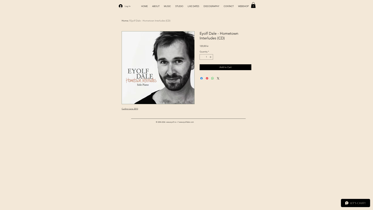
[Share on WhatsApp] (212, 78)
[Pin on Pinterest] (207, 78)
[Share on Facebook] (201, 78)
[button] (253, 5)
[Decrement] (202, 57)
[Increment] (211, 57)
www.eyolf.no (171, 122)
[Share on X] (218, 78)
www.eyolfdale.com (186, 122)
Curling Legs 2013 (130, 108)
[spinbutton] (206, 57)
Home (125, 20)
